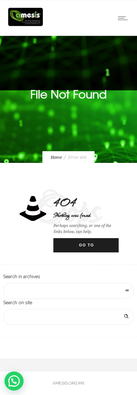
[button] (14, 381)
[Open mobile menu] (124, 18)
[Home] (25, 26)
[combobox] (68, 291)
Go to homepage (92, 247)
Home (56, 157)
